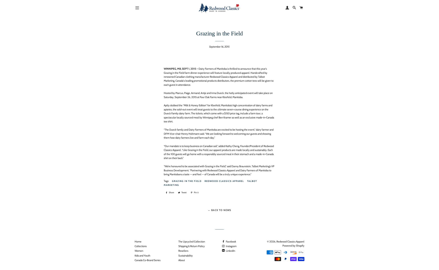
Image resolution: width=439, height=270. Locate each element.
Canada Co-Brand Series (148, 260)
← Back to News (219, 210)
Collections (141, 246)
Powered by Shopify (293, 245)
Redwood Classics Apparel (224, 181)
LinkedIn (230, 250)
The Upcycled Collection (191, 241)
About (181, 260)
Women (139, 250)
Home (138, 241)
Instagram (230, 246)
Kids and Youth (142, 255)
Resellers (183, 250)
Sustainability (185, 255)
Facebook (230, 241)
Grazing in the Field (186, 181)
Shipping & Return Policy (191, 246)
